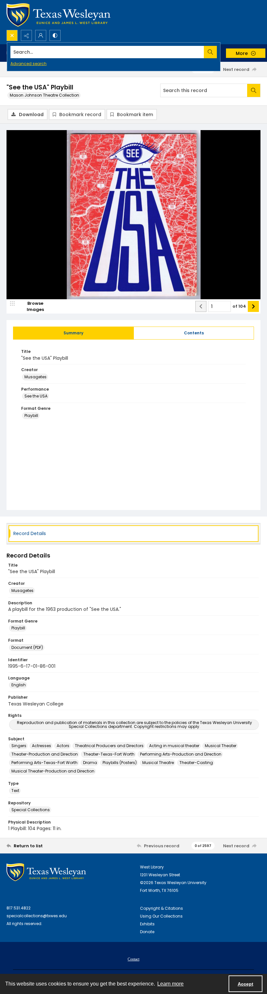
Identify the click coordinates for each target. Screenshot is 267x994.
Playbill (31, 415)
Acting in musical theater (174, 745)
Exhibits (147, 924)
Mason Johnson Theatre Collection (44, 95)
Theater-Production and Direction (44, 754)
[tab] (73, 333)
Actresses (41, 745)
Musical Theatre (158, 762)
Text (15, 790)
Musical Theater (220, 745)
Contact (133, 959)
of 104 (239, 306)
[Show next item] (253, 306)
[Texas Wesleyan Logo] (58, 15)
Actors (63, 745)
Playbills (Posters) (120, 762)
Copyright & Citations (161, 908)
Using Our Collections (161, 916)
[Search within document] (253, 90)
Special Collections (30, 810)
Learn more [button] (170, 984)
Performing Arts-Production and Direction (180, 754)
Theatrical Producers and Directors (109, 745)
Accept (245, 984)
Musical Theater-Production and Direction (52, 771)
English (18, 685)
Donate (147, 931)
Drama (90, 762)
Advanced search (28, 63)
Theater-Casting (196, 762)
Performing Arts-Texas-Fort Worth (44, 762)
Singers (18, 745)
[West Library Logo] (46, 872)
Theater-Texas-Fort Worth (108, 754)
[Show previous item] (200, 306)
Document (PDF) (27, 647)
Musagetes (35, 377)
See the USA (36, 396)
